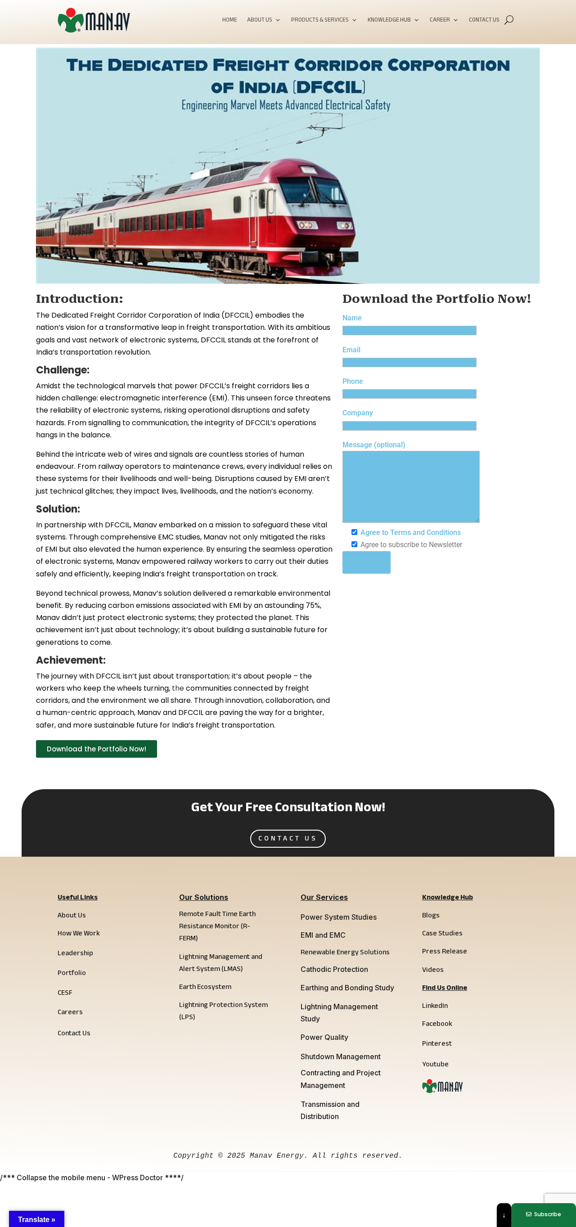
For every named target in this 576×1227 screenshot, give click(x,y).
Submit (366, 562)
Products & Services (320, 21)
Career (440, 21)
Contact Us (484, 21)
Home (229, 21)
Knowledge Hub (389, 21)
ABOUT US (259, 21)
